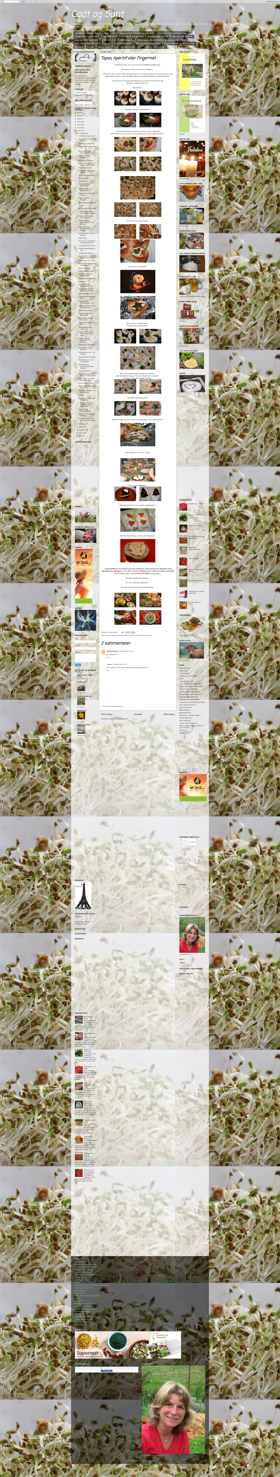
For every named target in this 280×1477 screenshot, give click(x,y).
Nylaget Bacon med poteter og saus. (87, 323)
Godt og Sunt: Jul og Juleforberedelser (82, 70)
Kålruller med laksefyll (86, 253)
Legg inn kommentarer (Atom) (118, 719)
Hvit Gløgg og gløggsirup (86, 143)
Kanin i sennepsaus (84, 268)
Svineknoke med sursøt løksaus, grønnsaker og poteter (86, 333)
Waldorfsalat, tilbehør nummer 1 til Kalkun (86, 152)
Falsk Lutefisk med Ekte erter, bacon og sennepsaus (87, 212)
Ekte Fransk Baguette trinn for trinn (89, 1085)
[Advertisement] (83, 773)
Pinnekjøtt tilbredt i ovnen (90, 1121)
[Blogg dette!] (128, 632)
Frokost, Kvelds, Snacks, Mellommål (150, 40)
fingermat (121, 635)
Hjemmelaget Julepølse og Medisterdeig (87, 399)
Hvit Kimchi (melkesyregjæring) (194, 548)
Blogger (151, 1461)
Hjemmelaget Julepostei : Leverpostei (86, 319)
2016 (79, 119)
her (147, 83)
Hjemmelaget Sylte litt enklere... (85, 328)
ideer (126, 635)
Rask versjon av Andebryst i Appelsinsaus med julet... (87, 257)
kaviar (136, 635)
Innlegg (184, 840)
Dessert (107, 43)
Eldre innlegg (169, 714)
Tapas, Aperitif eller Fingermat (85, 156)
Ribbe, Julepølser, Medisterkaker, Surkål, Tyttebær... (86, 222)
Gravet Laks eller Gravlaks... (87, 245)
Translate (89, 95)
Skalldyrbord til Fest (85, 168)
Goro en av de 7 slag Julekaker (85, 348)
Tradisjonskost (82, 682)
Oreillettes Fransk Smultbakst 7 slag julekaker (85, 340)
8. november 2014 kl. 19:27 (120, 664)
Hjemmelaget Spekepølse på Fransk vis (87, 387)
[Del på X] (130, 632)
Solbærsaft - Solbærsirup (87, 1051)
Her (127, 578)
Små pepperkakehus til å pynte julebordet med (86, 290)
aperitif (108, 635)
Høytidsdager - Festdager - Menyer (88, 33)
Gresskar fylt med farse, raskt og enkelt (86, 275)
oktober (81, 427)
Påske (106, 33)
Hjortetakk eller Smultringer (87, 278)
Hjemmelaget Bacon (85, 371)
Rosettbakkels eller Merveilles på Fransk (86, 285)
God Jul (81, 205)
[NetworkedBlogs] (107, 1368)
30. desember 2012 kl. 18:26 (126, 651)
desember (82, 133)
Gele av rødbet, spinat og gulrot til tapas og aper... (87, 164)
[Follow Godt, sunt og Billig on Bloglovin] (83, 909)
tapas (150, 635)
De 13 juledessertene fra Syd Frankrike (87, 139)
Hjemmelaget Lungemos (195, 580)
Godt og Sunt (97, 14)
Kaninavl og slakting (194, 525)
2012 (79, 131)
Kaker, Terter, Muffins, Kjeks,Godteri (88, 43)
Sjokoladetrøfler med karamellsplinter (85, 189)
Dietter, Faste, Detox (109, 40)
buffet (113, 635)
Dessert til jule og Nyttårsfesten (84, 185)
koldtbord (142, 635)
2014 (79, 125)
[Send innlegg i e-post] (122, 632)
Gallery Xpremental (83, 725)
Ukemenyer (79, 47)
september (82, 430)
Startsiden (138, 714)
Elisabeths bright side (84, 696)
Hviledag (81, 395)
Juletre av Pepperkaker (85, 383)
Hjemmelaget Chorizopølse (87, 345)
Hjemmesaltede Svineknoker (87, 357)
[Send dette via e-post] (126, 632)
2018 (79, 113)
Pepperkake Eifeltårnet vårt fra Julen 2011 (87, 391)
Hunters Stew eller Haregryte (84, 199)
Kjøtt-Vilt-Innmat (109, 36)
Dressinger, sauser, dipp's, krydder (148, 43)
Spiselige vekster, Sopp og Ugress (87, 36)
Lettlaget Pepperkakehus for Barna (87, 297)
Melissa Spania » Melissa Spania (85, 676)
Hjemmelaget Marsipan (86, 160)
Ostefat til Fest (83, 181)
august (81, 433)
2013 (79, 128)
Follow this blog (107, 1370)
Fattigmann (82, 281)
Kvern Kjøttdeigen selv (89, 1034)
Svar (108, 657)
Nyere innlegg (106, 714)
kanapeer (131, 635)
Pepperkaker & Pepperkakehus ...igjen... (87, 302)
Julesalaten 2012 (84, 178)
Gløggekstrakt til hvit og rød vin (87, 147)
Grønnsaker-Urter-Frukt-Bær (157, 36)
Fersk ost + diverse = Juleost (87, 260)
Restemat (90, 47)
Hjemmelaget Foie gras (86, 271)
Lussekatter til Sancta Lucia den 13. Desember (87, 306)
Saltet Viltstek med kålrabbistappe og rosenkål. (85, 228)
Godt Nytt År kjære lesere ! (87, 136)
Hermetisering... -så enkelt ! (90, 1067)
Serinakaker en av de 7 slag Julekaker (87, 353)
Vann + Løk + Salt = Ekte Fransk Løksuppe (86, 379)
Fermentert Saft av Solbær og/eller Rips (196, 592)
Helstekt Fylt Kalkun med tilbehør (86, 171)
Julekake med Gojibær (85, 310)
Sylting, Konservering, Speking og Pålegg (171, 33)
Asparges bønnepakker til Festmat (86, 194)
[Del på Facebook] (132, 632)
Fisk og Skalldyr (138, 36)
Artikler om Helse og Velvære (155, 47)
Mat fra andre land (189, 43)
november (82, 424)
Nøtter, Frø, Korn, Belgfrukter (182, 36)
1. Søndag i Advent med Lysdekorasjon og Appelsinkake (86, 404)
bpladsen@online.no (112, 651)
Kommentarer (186, 844)
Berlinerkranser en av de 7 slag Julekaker (86, 360)
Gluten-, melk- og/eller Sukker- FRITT (127, 47)
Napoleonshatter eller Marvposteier (85, 314)
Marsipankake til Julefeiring (87, 202)
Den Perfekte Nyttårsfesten (87, 175)
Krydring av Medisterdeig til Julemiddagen (87, 264)
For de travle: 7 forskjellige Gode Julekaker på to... (87, 242)
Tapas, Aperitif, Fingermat (123, 43)
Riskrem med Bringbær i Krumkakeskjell (86, 217)
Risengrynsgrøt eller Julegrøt (87, 208)
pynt (146, 635)
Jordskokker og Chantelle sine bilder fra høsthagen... (87, 419)
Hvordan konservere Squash (194, 603)
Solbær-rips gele (89, 1170)
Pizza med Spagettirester (86, 294)
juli (80, 436)
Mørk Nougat (83, 238)
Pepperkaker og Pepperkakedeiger (85, 410)
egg (116, 635)
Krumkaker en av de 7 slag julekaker (87, 234)
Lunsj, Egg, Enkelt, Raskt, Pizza (86, 40)
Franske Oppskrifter (171, 43)
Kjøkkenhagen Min (127, 40)
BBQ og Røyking (104, 47)
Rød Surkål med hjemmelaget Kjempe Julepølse (86, 366)
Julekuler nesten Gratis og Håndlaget (86, 415)
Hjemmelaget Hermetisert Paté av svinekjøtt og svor (87, 374)
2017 (79, 116)
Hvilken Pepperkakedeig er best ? (87, 249)
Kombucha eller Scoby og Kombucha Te (89, 1155)
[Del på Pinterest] (134, 632)
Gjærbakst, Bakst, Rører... (176, 40)
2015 (79, 122)
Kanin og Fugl (123, 36)
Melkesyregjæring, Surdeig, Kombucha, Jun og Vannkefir (133, 33)
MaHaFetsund (82, 710)
